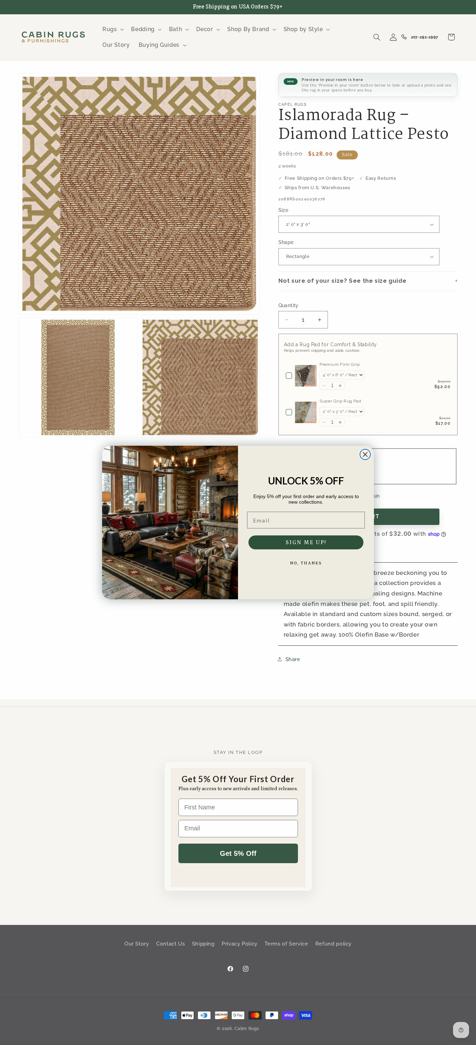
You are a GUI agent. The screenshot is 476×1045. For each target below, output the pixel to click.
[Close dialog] (365, 454)
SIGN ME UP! (306, 542)
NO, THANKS (306, 563)
